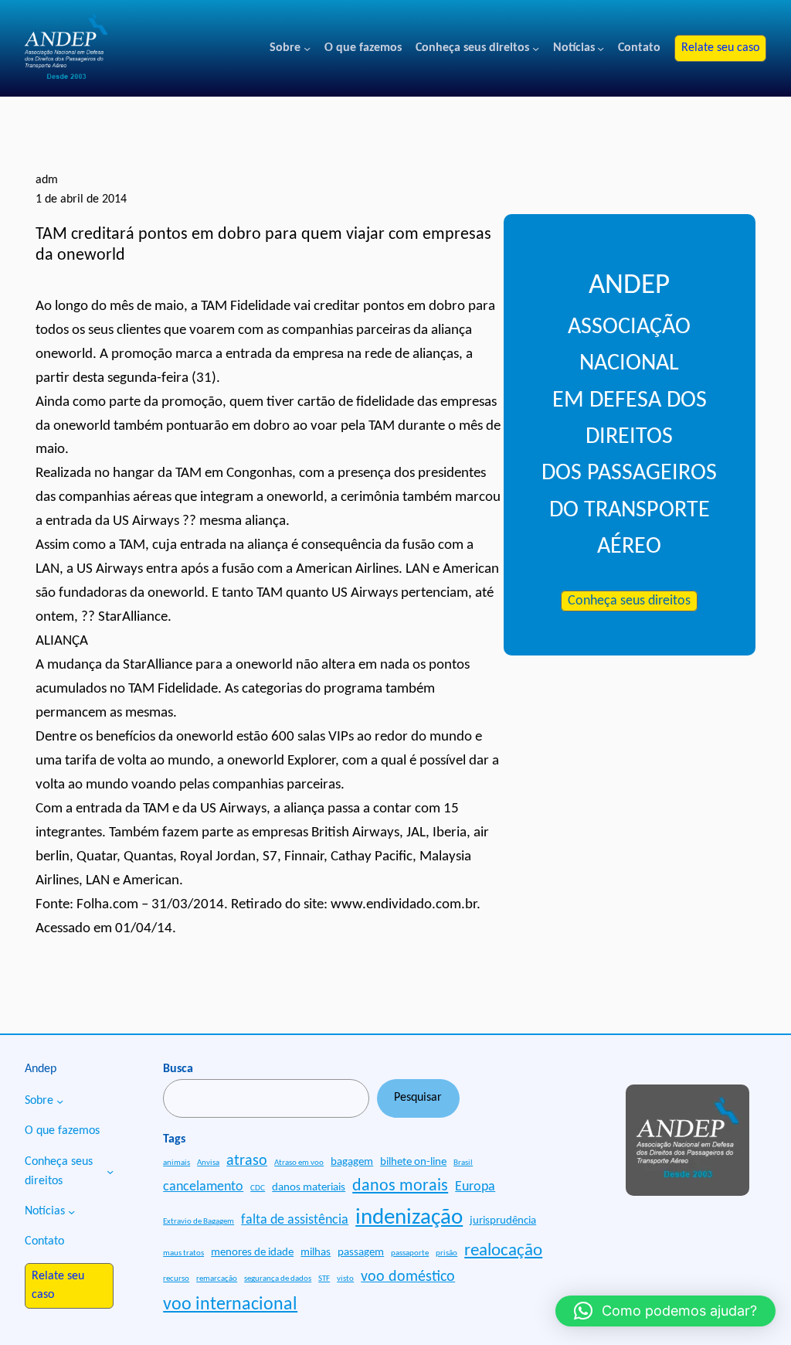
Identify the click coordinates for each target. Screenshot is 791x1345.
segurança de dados (277, 1279)
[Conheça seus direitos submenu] (535, 48)
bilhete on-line (413, 1162)
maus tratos (183, 1253)
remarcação (216, 1279)
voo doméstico (408, 1277)
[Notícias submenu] (600, 48)
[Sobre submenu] (307, 48)
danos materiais (308, 1187)
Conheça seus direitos (629, 601)
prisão (446, 1253)
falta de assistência (294, 1220)
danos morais (400, 1186)
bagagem (352, 1162)
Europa (475, 1186)
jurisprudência (503, 1221)
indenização (409, 1218)
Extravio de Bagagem (198, 1221)
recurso (176, 1279)
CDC (257, 1188)
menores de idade (252, 1252)
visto (345, 1279)
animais (176, 1163)
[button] (665, 1311)
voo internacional (230, 1305)
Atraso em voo (299, 1163)
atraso (246, 1161)
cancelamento (203, 1186)
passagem (361, 1252)
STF (324, 1279)
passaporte (410, 1253)
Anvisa (208, 1163)
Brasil (463, 1163)
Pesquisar (418, 1097)
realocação (503, 1250)
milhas (315, 1252)
